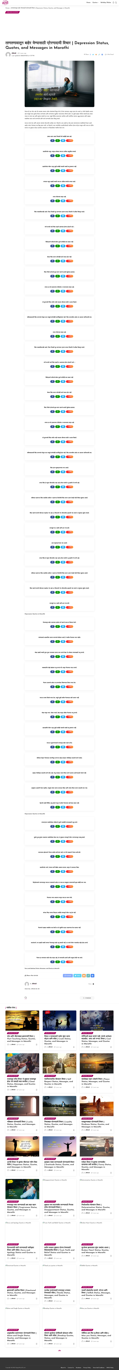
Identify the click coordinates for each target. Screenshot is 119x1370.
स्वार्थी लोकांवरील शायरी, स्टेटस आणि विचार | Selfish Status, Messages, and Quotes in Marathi (96, 1292)
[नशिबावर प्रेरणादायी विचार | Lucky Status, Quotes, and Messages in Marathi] (22, 1106)
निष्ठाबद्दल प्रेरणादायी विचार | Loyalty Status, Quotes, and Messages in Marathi (58, 1124)
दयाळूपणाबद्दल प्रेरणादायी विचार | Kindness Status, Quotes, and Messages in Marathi (95, 1124)
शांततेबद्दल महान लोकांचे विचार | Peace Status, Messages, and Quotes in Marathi (96, 1081)
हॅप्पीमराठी (14, 53)
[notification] (113, 3)
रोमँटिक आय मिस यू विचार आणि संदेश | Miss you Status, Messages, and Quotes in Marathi (96, 1335)
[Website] (93, 984)
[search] (116, 2)
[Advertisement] (59, 27)
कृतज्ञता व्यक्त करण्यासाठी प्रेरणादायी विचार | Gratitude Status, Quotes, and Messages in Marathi (59, 1164)
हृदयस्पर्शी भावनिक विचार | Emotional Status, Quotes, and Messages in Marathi (21, 1292)
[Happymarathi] (5, 2)
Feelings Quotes (12, 12)
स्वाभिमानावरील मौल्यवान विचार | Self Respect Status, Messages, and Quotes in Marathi (58, 1081)
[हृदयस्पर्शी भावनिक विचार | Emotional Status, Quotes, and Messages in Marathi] (22, 1275)
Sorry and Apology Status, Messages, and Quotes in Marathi (42, 968)
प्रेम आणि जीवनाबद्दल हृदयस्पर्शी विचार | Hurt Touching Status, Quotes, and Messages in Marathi (21, 1038)
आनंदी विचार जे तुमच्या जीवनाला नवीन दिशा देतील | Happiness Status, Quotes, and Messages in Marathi (22, 1164)
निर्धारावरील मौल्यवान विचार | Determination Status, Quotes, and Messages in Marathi (96, 1207)
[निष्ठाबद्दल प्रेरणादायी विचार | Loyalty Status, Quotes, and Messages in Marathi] (59, 1106)
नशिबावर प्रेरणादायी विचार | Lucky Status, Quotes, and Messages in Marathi (21, 1124)
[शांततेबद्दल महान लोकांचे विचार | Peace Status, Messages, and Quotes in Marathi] (97, 1063)
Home (7, 8)
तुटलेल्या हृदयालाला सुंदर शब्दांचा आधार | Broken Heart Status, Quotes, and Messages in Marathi (96, 1250)
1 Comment (88, 998)
